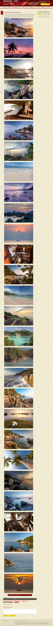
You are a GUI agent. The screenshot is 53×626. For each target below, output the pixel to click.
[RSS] (15, 1)
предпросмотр (12, 615)
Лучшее (5, 9)
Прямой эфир (18, 9)
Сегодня (40, 13)
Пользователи (12, 9)
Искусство (43, 7)
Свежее (8, 9)
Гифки (23, 7)
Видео (38, 7)
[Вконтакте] (17, 1)
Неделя (42, 13)
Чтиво (27, 7)
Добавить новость (45, 4)
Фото (35, 7)
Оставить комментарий (7, 607)
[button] (3, 608)
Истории (48, 7)
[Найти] (11, 1)
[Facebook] (13, 1)
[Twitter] (16, 1)
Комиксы (8, 7)
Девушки (30, 7)
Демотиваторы (14, 7)
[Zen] (18, 1)
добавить (6, 615)
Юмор (4, 7)
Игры (20, 7)
